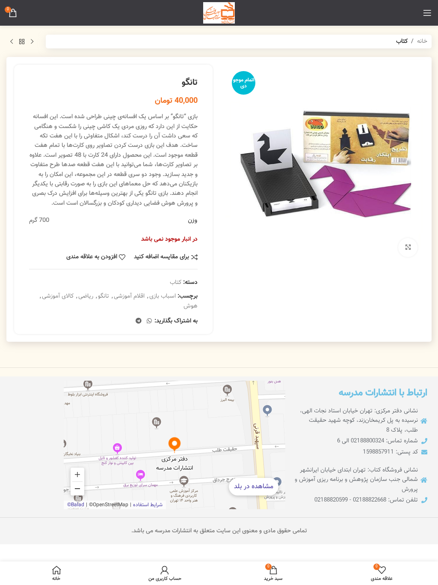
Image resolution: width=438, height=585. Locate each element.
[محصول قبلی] (32, 41)
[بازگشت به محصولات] (22, 41)
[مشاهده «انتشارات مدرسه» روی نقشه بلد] (174, 445)
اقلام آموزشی (129, 296)
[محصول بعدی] (11, 41)
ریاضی (85, 296)
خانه (422, 41)
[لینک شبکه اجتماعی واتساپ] (149, 321)
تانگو (103, 296)
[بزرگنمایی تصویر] (407, 247)
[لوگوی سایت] (219, 13)
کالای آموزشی (58, 296)
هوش (190, 306)
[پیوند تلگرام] (138, 321)
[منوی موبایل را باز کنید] (427, 12)
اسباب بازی (162, 296)
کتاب (402, 41)
